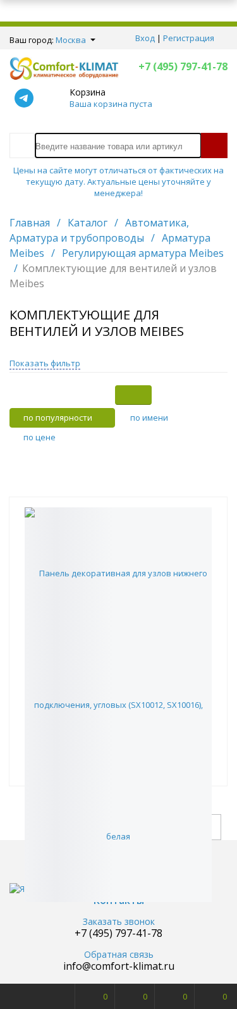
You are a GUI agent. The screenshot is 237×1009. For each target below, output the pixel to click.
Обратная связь (119, 955)
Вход (145, 38)
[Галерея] (171, 395)
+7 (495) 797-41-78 (183, 66)
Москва (71, 40)
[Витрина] (133, 395)
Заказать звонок (119, 922)
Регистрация (188, 38)
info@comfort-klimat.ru (118, 966)
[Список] (209, 395)
